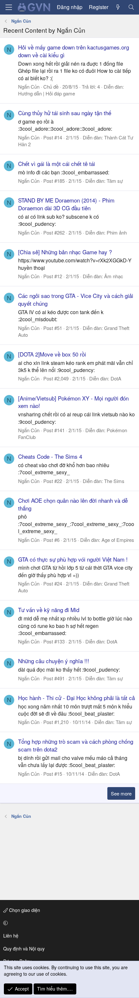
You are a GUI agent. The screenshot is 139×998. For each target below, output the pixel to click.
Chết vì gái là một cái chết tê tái (56, 163)
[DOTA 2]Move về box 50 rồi (52, 354)
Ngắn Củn (28, 86)
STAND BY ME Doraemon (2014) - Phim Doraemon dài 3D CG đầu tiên (66, 204)
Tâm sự (115, 180)
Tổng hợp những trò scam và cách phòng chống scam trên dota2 (75, 745)
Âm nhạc (113, 276)
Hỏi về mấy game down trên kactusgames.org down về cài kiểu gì (73, 51)
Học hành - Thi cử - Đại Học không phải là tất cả (76, 698)
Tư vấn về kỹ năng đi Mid (48, 610)
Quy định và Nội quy (24, 948)
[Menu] (8, 7)
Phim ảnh (117, 232)
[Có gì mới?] (118, 7)
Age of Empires (118, 539)
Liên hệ (10, 935)
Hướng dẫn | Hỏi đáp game (46, 93)
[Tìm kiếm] (131, 7)
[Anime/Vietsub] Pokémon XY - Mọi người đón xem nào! (73, 402)
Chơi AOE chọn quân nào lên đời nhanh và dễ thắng (73, 504)
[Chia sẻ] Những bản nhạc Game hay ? (65, 252)
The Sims (114, 480)
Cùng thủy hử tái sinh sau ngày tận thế (64, 113)
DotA (116, 378)
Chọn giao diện (24, 910)
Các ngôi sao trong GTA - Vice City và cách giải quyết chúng (75, 299)
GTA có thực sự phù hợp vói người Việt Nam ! (73, 559)
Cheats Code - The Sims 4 (50, 456)
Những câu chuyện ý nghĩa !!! (53, 661)
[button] (68, 922)
